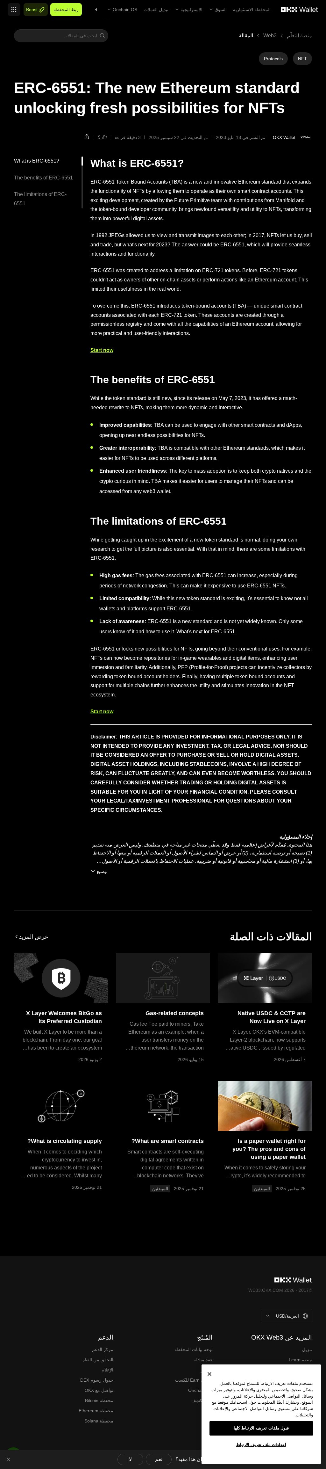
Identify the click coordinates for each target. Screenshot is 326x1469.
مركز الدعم (102, 1349)
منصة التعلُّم (299, 35)
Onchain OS (125, 9)
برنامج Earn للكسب (194, 1380)
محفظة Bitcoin (99, 1400)
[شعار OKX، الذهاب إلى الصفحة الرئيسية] (299, 9)
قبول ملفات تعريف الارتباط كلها (261, 1428)
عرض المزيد (33, 937)
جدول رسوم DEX (96, 1380)
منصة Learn (300, 1359)
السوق (221, 9)
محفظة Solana (98, 1420)
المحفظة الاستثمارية (252, 9)
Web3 (270, 35)
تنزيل (307, 1349)
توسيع (102, 871)
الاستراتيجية (191, 9)
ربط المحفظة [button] (66, 9)
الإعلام (107, 1369)
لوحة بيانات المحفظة (193, 1349)
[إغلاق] (209, 1374)
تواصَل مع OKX (99, 1390)
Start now (101, 350)
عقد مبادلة (203, 1359)
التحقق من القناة (97, 1359)
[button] (102, 36)
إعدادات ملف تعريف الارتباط (261, 1444)
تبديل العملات (156, 9)
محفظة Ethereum (96, 1410)
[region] (261, 1414)
